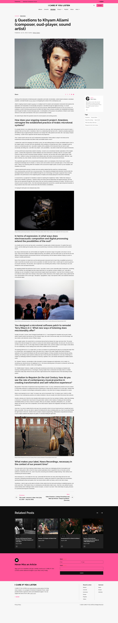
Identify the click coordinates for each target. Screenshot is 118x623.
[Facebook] (65, 94)
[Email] (73, 94)
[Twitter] (67, 94)
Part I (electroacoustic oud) (21, 171)
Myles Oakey (36, 32)
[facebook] (99, 1)
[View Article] (25, 533)
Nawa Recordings (49, 461)
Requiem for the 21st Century (63, 107)
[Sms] (71, 94)
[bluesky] (102, 1)
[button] (99, 5)
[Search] (94, 5)
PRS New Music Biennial (41, 107)
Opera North (25, 107)
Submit (81, 573)
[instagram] (101, 1)
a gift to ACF (33, 593)
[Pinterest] (69, 94)
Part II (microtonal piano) (36, 171)
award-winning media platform (37, 588)
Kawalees (33, 104)
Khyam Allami (94, 117)
